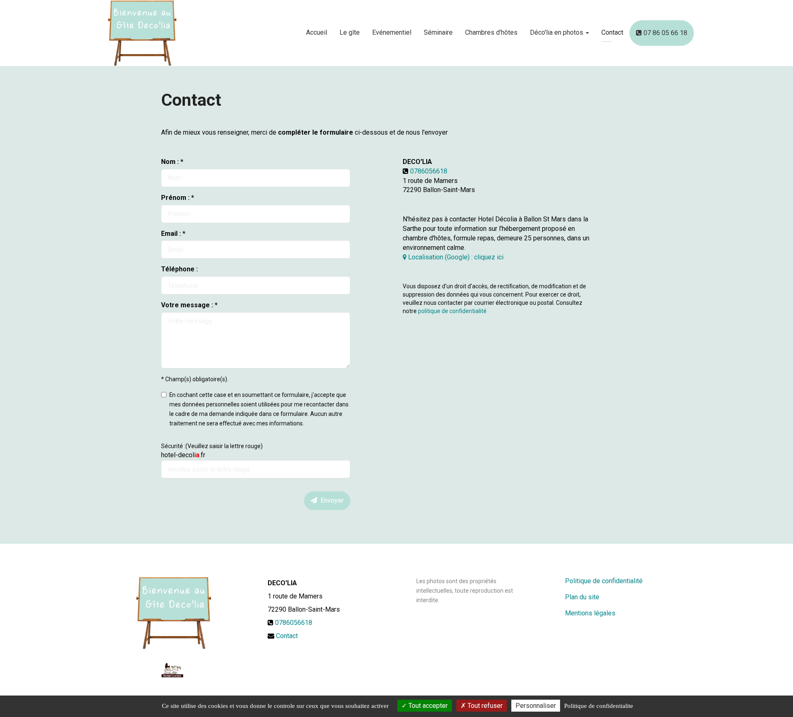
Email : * (173, 233)
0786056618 (428, 171)
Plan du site (582, 597)
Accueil (316, 32)
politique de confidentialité (452, 311)
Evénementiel (391, 32)
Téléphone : (179, 269)
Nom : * (172, 162)
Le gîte (350, 32)
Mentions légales (590, 613)
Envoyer (330, 500)
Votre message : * (189, 305)
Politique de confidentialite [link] (598, 706)
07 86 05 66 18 (664, 33)
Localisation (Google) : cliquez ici (454, 257)
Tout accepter (427, 706)
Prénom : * (177, 198)
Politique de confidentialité (604, 581)
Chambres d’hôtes (491, 32)
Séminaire (438, 32)
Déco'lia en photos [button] (557, 32)
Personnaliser (535, 706)
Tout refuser (484, 706)
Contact (612, 32)
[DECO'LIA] (142, 33)
